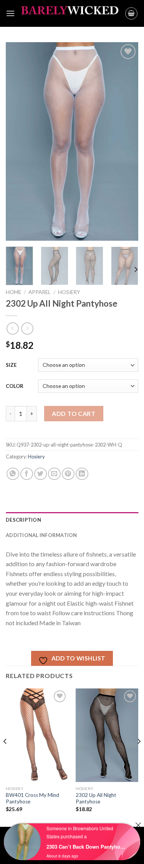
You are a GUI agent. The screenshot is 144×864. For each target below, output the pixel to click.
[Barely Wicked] (70, 14)
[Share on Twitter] (40, 474)
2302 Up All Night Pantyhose (96, 798)
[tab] (72, 519)
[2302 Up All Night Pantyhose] (107, 735)
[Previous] (18, 141)
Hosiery (69, 292)
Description (23, 520)
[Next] (126, 141)
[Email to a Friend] (54, 474)
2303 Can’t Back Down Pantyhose (85, 846)
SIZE (11, 365)
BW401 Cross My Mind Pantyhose (32, 798)
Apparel (39, 292)
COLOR (14, 386)
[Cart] (131, 13)
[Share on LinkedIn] (82, 474)
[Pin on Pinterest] (68, 474)
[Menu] (10, 13)
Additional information (41, 535)
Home (13, 292)
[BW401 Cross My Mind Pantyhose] (37, 735)
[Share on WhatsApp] (13, 474)
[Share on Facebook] (26, 474)
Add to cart (73, 413)
